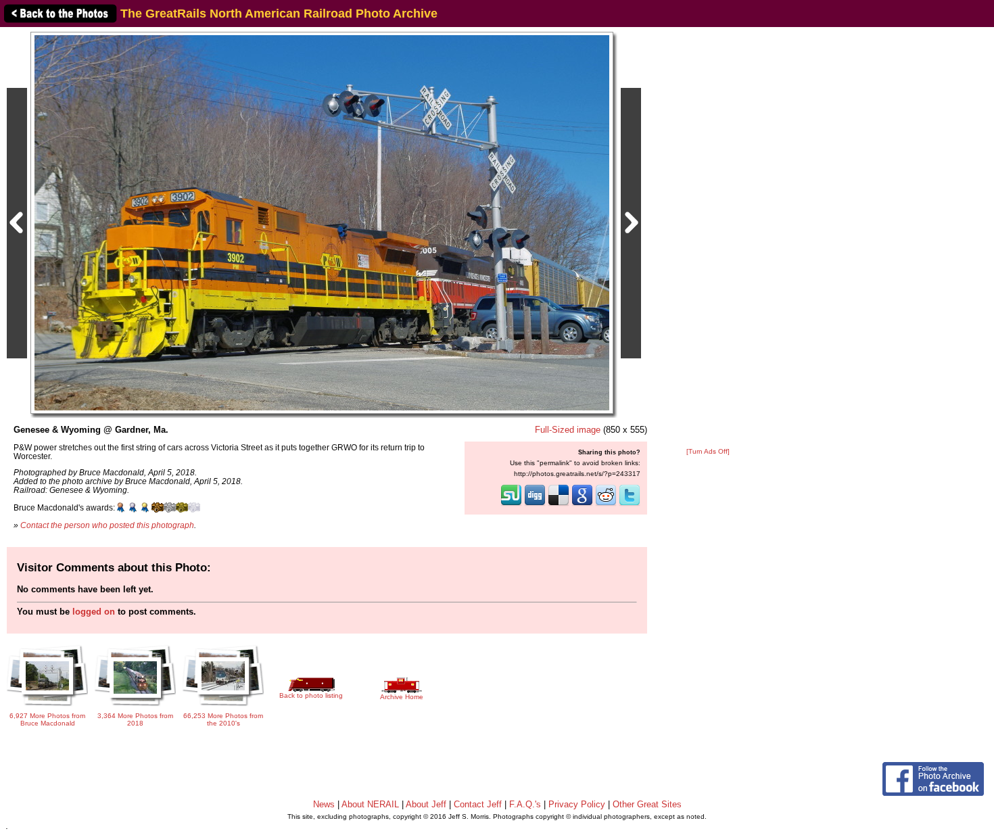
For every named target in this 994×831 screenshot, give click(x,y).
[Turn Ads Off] (708, 451)
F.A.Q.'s (525, 804)
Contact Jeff (478, 804)
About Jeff (426, 804)
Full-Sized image (567, 430)
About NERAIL (370, 804)
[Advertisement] (708, 238)
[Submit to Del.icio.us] (558, 504)
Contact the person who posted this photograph (107, 525)
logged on (93, 612)
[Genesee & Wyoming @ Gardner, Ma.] (321, 222)
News (324, 804)
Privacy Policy (576, 804)
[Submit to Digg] (535, 504)
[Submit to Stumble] (511, 504)
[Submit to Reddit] (606, 504)
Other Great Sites (647, 804)
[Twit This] (629, 504)
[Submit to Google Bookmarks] (582, 504)
